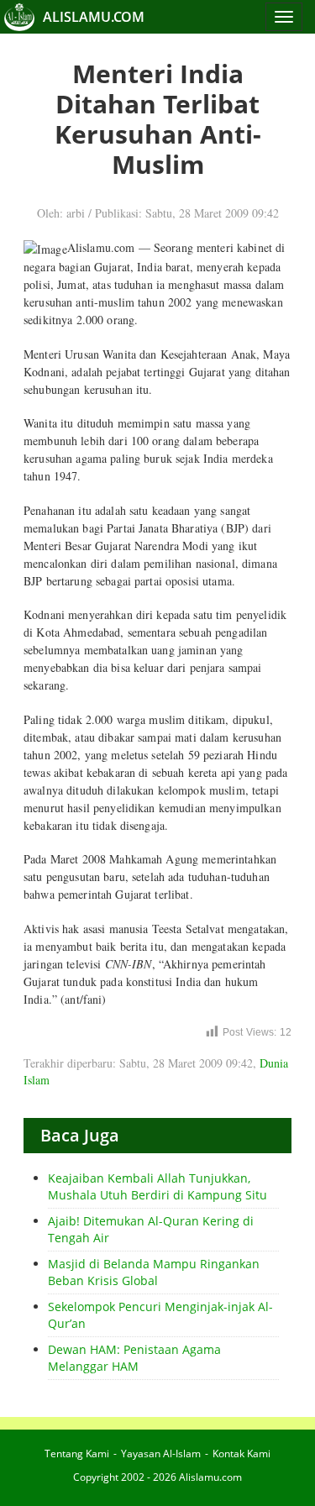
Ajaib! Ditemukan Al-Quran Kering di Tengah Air (151, 1229)
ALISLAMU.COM (93, 17)
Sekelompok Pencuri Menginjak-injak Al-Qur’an (160, 1315)
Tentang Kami (77, 1453)
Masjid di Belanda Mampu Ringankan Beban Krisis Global (154, 1272)
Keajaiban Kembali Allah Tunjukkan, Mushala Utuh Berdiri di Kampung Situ (157, 1186)
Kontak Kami (241, 1453)
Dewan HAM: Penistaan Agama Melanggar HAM (134, 1357)
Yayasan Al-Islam (161, 1453)
